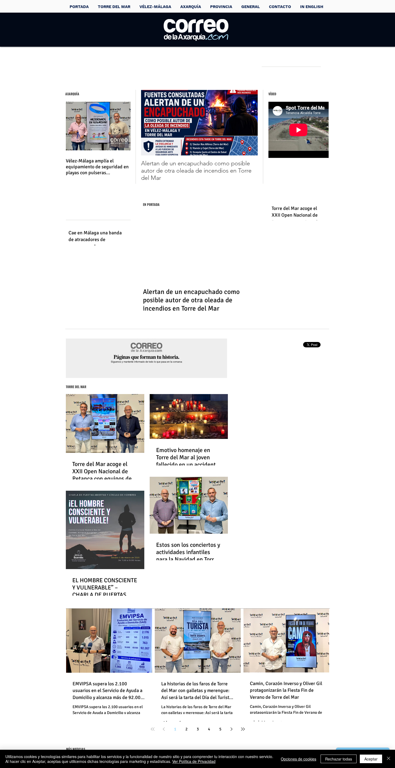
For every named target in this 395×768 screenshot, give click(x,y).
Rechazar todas (338, 759)
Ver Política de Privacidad (194, 761)
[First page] (152, 729)
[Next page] (231, 729)
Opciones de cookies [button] (298, 759)
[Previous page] (164, 729)
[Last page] (243, 729)
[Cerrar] (388, 759)
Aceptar (371, 759)
